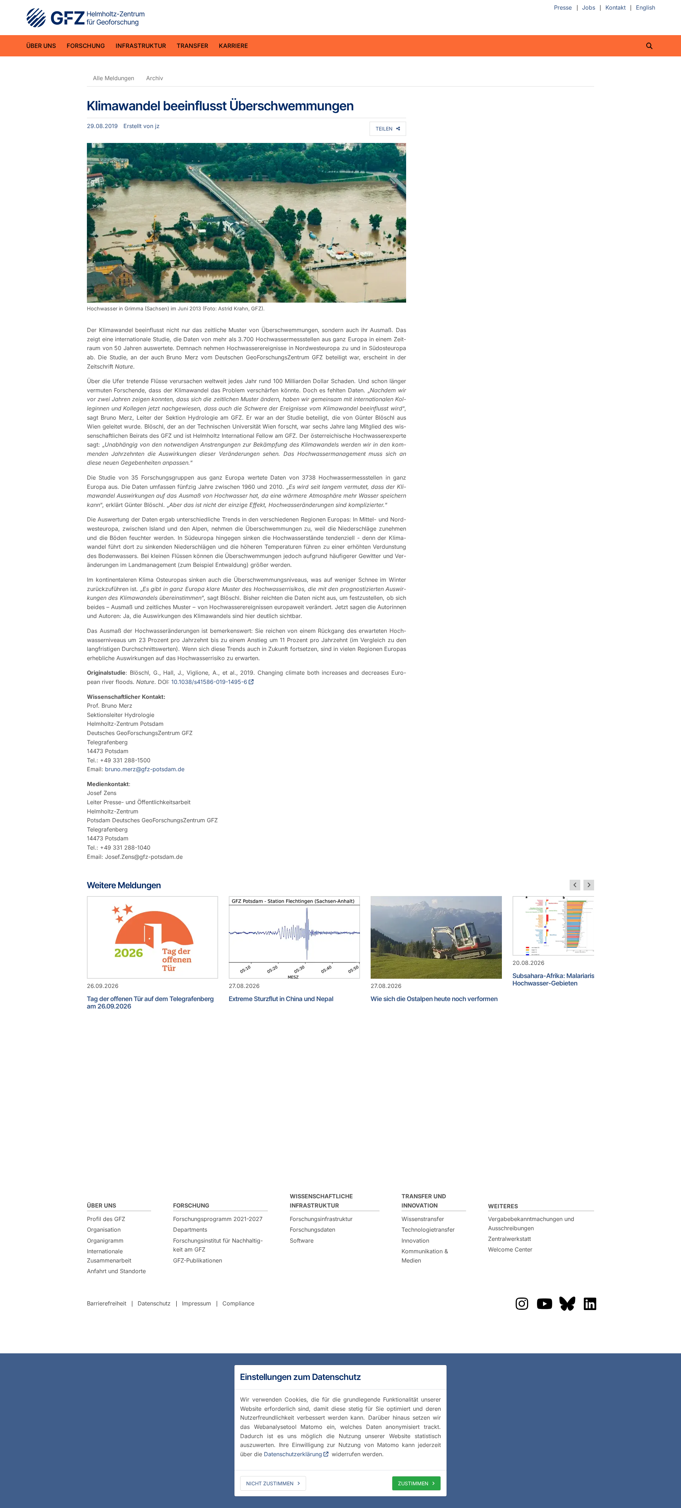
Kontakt (615, 7)
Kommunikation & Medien (425, 1256)
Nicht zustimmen (270, 1483)
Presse (563, 7)
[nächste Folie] (588, 885)
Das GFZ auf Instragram (522, 1304)
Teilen (384, 129)
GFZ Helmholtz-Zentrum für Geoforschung (85, 18)
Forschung (86, 45)
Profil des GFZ (106, 1218)
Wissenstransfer (423, 1218)
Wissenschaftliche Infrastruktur (321, 1201)
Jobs (588, 7)
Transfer (192, 45)
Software (302, 1240)
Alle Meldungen (113, 78)
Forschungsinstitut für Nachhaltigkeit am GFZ (218, 1245)
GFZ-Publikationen (197, 1260)
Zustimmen (413, 1483)
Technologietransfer (428, 1229)
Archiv (154, 78)
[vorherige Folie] (575, 885)
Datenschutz (154, 1303)
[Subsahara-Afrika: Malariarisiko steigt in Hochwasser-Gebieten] (578, 926)
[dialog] (340, 1431)
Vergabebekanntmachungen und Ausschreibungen (531, 1223)
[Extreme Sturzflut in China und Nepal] (294, 937)
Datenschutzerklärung (293, 1454)
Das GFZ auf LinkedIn (590, 1304)
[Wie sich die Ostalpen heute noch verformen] (436, 937)
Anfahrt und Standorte (116, 1271)
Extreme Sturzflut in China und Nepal (281, 998)
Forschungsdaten (312, 1229)
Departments (190, 1229)
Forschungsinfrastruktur (321, 1218)
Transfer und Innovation (424, 1201)
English (645, 7)
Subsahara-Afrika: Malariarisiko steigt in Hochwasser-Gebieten (570, 979)
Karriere (233, 45)
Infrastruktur (141, 45)
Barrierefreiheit (106, 1303)
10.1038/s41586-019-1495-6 (209, 681)
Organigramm (105, 1240)
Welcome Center (510, 1249)
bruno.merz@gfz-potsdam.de (144, 769)
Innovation (415, 1240)
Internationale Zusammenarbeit (109, 1256)
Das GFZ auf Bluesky (567, 1304)
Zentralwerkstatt (509, 1238)
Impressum (196, 1303)
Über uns (41, 45)
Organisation (104, 1229)
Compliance (238, 1303)
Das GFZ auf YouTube (544, 1304)
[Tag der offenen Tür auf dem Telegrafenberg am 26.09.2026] (152, 937)
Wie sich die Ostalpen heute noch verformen (434, 998)
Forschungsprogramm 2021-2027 (217, 1218)
